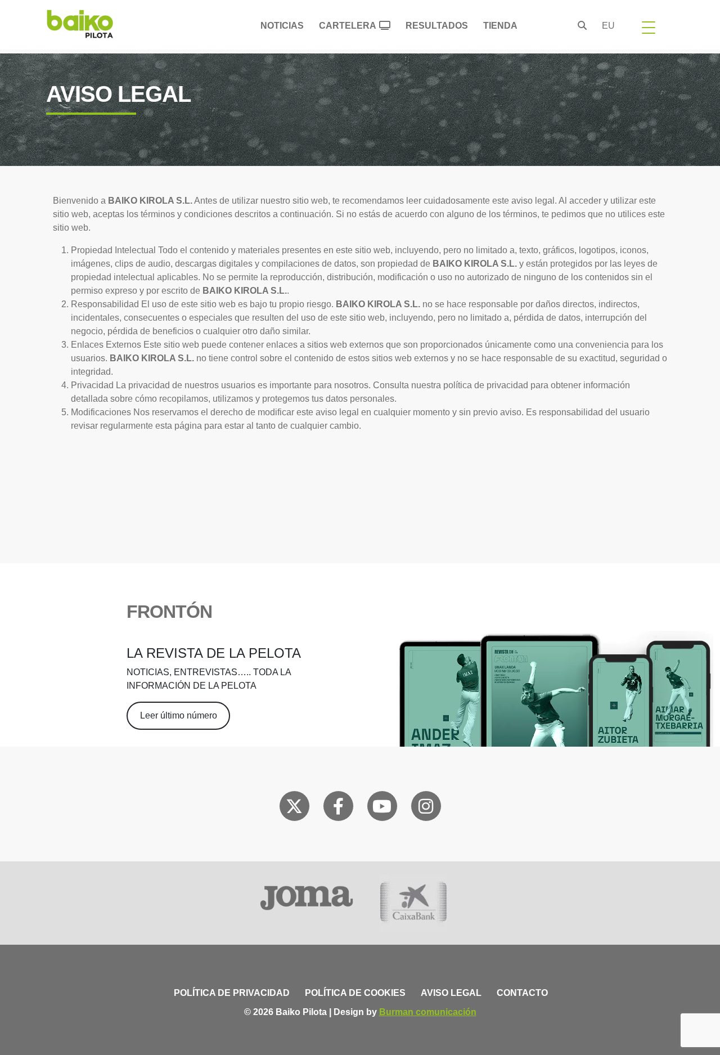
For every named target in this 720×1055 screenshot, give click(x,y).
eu (608, 25)
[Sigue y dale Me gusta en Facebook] (338, 808)
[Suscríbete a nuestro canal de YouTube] (382, 808)
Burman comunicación (427, 1012)
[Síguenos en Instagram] (425, 808)
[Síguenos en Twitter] (294, 808)
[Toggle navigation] (648, 27)
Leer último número (178, 715)
